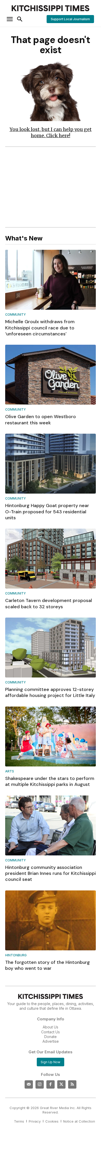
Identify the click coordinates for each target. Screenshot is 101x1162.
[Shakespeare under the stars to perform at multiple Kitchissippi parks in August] (50, 736)
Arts (9, 771)
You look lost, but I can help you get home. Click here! (51, 132)
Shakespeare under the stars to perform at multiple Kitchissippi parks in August (49, 781)
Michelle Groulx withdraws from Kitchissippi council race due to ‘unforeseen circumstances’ (40, 328)
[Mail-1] (29, 1084)
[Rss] (72, 1084)
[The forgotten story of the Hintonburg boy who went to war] (50, 920)
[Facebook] (50, 1084)
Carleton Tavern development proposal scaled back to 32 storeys (48, 603)
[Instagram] (39, 1084)
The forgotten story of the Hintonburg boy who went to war (47, 965)
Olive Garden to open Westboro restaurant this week (40, 419)
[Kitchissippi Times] (50, 8)
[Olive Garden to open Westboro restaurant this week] (50, 375)
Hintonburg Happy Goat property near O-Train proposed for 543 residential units (47, 511)
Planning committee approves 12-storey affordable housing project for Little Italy (50, 692)
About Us (50, 1027)
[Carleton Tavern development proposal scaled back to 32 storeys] (50, 559)
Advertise (50, 1041)
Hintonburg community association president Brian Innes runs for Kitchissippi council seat (50, 873)
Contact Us (50, 1032)
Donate (50, 1036)
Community (15, 314)
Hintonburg (16, 955)
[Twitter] (61, 1084)
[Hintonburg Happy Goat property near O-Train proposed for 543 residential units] (50, 464)
